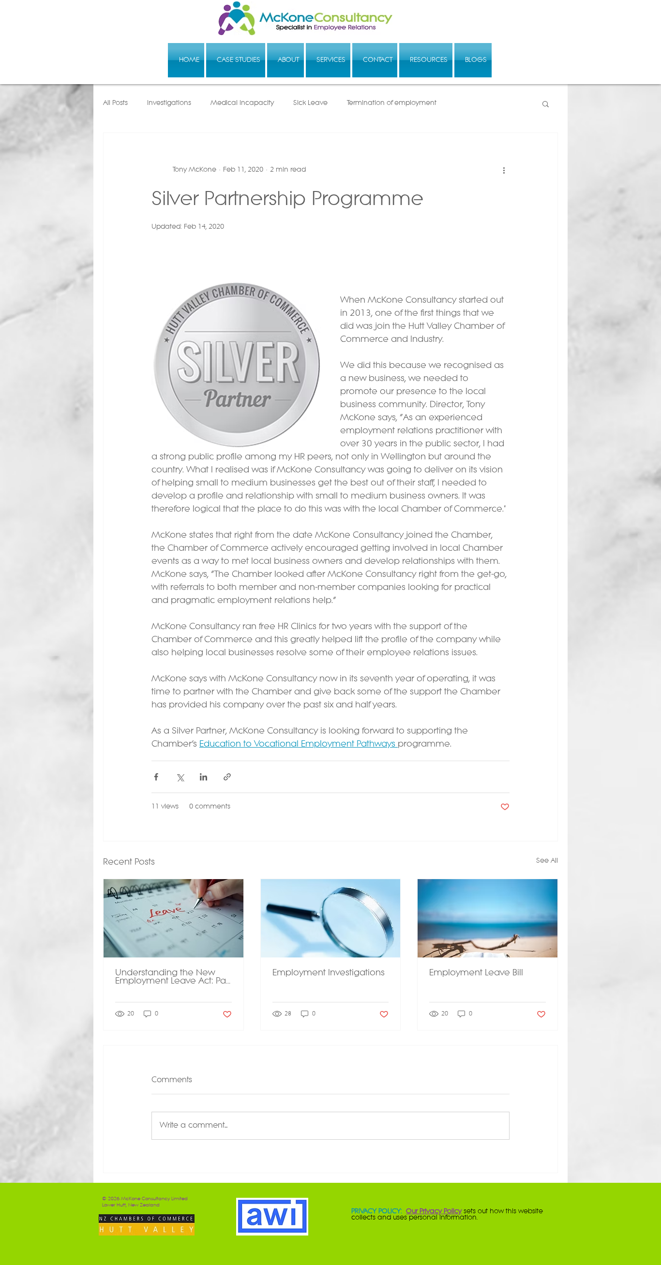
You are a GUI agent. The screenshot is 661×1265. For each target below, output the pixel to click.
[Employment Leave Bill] (487, 918)
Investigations (169, 103)
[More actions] (504, 170)
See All (547, 861)
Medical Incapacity (242, 103)
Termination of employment (391, 103)
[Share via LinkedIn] (203, 776)
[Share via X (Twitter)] (179, 776)
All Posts (115, 103)
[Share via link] (227, 776)
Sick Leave (310, 103)
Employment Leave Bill (476, 973)
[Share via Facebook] (156, 776)
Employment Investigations (328, 973)
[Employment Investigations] (331, 918)
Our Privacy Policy (434, 1211)
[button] (545, 103)
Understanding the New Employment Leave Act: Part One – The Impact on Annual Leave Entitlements (173, 977)
